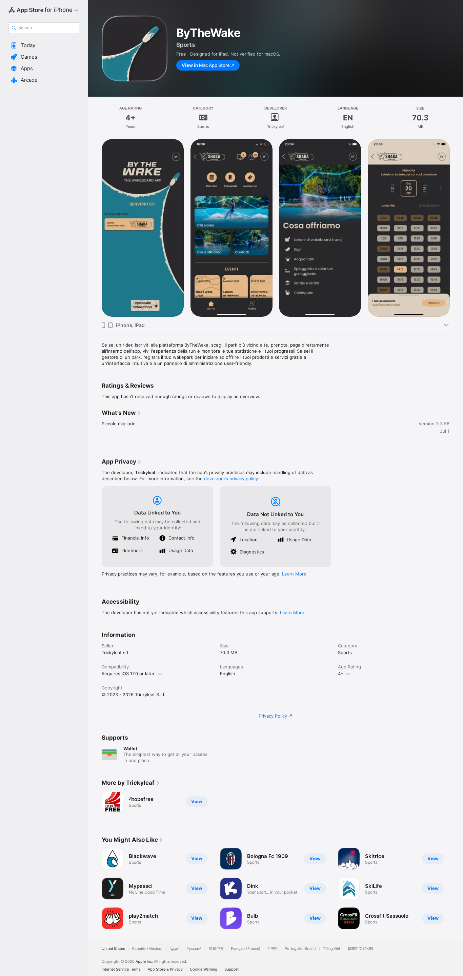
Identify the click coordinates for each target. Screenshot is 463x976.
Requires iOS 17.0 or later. (129, 673)
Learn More (294, 574)
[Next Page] (456, 888)
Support (231, 969)
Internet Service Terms (121, 969)
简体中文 (216, 949)
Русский (194, 949)
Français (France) (245, 949)
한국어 (272, 949)
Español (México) (147, 949)
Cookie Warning (203, 969)
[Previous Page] (95, 888)
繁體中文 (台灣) (360, 949)
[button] (44, 45)
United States (113, 949)
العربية (174, 949)
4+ (341, 673)
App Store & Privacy (165, 969)
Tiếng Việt (331, 949)
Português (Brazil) (300, 949)
